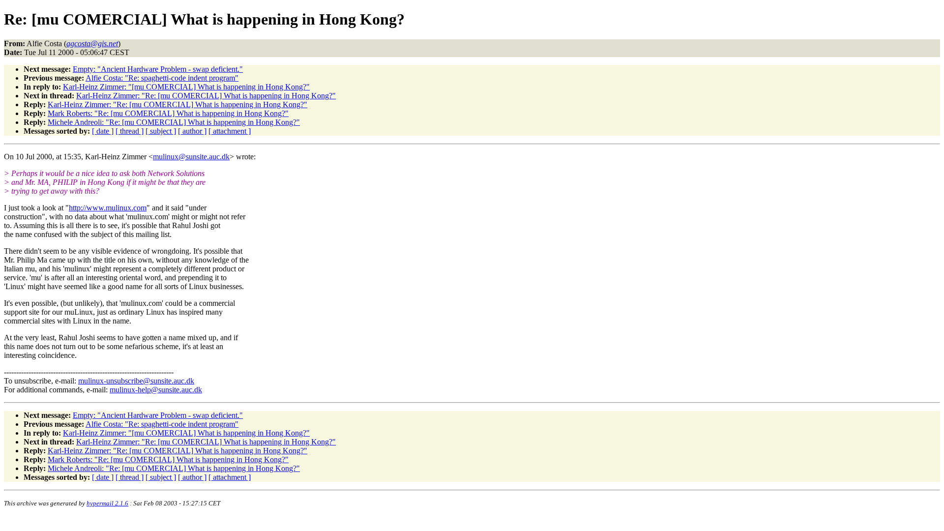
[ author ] (192, 131)
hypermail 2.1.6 (107, 503)
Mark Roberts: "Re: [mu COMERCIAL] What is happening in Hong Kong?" (168, 113)
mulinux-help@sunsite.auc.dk (156, 389)
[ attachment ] (229, 131)
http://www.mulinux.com (108, 208)
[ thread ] (130, 131)
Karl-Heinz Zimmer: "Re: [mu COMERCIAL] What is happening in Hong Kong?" (206, 95)
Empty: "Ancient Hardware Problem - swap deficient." (158, 69)
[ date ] (103, 131)
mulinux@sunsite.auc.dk (191, 156)
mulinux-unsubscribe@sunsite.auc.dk (136, 381)
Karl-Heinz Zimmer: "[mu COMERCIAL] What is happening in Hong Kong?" (186, 87)
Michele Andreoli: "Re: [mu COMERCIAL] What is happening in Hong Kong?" (174, 122)
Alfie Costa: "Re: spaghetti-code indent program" (162, 78)
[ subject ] (161, 131)
